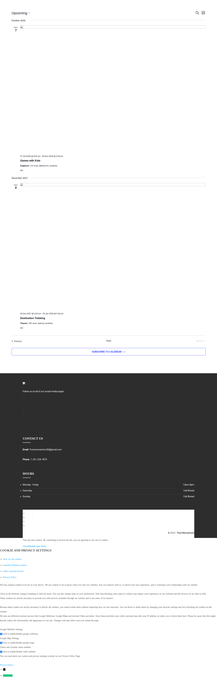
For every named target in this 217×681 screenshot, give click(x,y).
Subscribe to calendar (107, 351)
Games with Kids (30, 160)
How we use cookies (12, 559)
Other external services (13, 571)
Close (25, 546)
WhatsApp (8, 675)
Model (31, 546)
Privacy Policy (9, 577)
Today (108, 340)
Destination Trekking (32, 318)
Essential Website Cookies (15, 565)
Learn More (40, 546)
